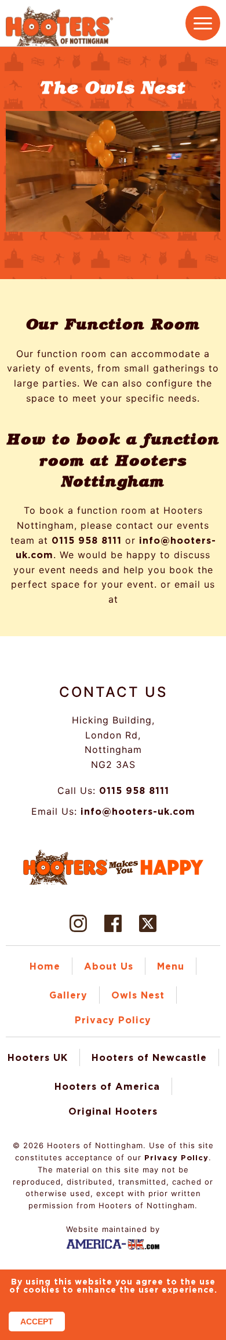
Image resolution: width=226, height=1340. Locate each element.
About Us (108, 967)
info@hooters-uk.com (139, 811)
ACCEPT (36, 1321)
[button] (203, 23)
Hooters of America (107, 1087)
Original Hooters (113, 1111)
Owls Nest (138, 996)
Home (45, 967)
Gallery (68, 996)
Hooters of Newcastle (149, 1058)
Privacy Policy (113, 1021)
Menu (170, 967)
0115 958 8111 (88, 540)
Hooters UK (38, 1058)
